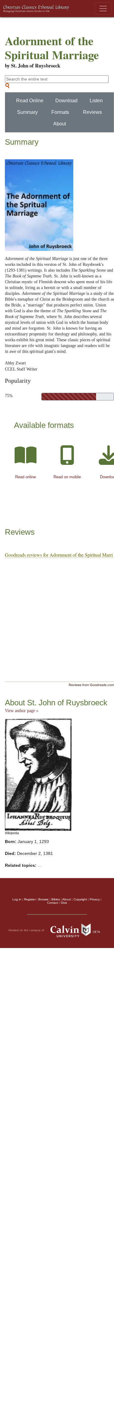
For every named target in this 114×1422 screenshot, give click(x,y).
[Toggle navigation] (103, 8)
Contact (52, 902)
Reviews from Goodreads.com (91, 684)
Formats (60, 112)
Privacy (95, 899)
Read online (25, 477)
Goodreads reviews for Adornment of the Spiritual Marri (59, 555)
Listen (96, 100)
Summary (27, 112)
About (59, 123)
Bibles (55, 899)
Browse (43, 899)
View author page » (21, 710)
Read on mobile (67, 477)
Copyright (80, 899)
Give (64, 902)
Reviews (92, 112)
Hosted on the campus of (27, 930)
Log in (16, 899)
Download (66, 100)
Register (30, 899)
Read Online (29, 100)
